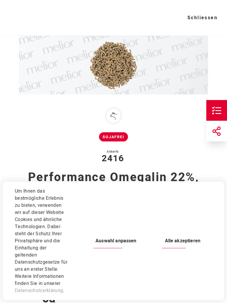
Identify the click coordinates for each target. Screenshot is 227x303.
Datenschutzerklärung (39, 291)
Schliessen (202, 17)
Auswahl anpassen (115, 240)
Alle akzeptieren (182, 240)
